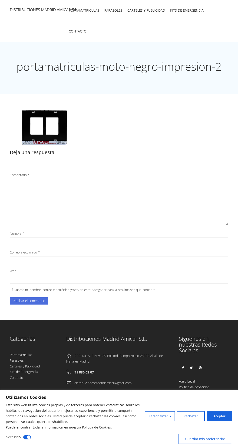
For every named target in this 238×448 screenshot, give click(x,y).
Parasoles (113, 10)
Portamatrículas (84, 10)
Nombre (17, 233)
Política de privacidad (194, 387)
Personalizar (158, 416)
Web (13, 271)
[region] (119, 419)
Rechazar (191, 416)
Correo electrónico (25, 252)
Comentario (20, 175)
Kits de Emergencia (187, 10)
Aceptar (219, 416)
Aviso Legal (187, 381)
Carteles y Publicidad (146, 10)
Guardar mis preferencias (205, 439)
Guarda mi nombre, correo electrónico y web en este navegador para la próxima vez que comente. (85, 290)
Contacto (77, 31)
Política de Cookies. (97, 427)
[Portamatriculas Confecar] (44, 10)
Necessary (13, 437)
